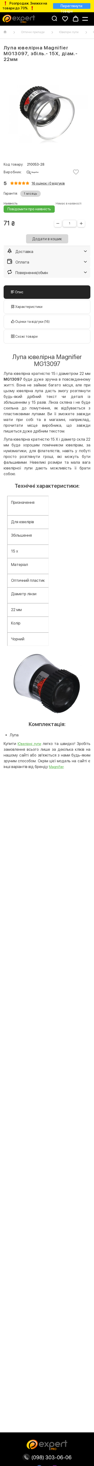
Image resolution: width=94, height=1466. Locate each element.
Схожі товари (26, 336)
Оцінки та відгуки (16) (32, 322)
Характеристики (28, 307)
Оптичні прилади (33, 32)
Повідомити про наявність (29, 209)
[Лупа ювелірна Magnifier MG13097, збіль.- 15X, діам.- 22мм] (47, 112)
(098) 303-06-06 (51, 1457)
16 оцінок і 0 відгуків (48, 183)
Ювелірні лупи (69, 32)
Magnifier (56, 767)
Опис (18, 292)
